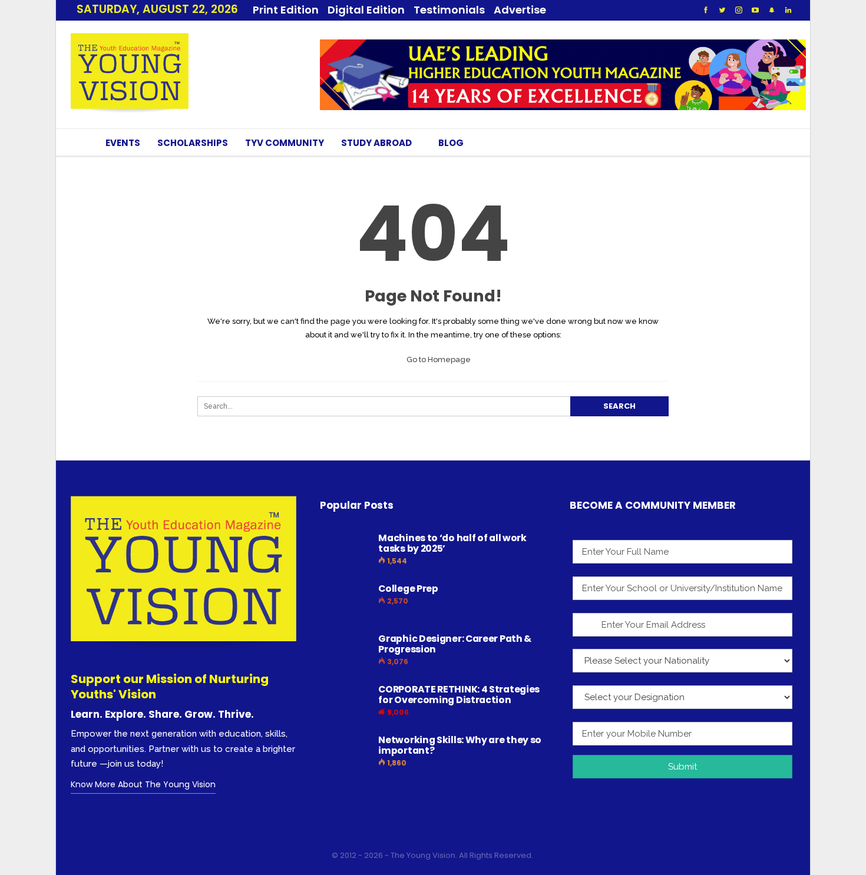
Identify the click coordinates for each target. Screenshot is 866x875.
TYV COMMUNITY (284, 143)
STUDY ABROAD (376, 143)
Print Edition (286, 9)
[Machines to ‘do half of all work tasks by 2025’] (345, 552)
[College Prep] (345, 602)
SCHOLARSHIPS (192, 143)
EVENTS (122, 143)
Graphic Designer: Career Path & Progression (454, 644)
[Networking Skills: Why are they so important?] (345, 754)
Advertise (520, 9)
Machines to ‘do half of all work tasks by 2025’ (452, 543)
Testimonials (449, 9)
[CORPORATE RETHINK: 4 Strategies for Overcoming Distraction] (345, 703)
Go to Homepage (438, 359)
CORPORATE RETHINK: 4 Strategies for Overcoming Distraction (459, 694)
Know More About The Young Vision (143, 784)
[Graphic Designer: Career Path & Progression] (345, 652)
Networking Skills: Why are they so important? (459, 745)
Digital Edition (366, 9)
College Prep (408, 588)
